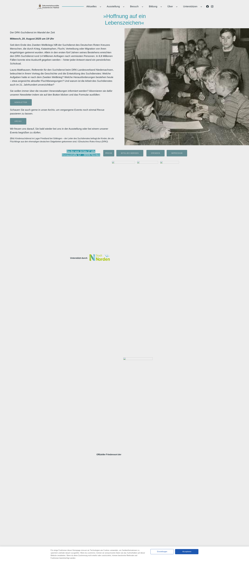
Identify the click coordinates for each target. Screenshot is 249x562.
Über (170, 6)
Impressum (177, 153)
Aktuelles (91, 6)
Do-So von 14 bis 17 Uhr (81, 151)
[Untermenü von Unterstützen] (201, 6)
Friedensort (111, 454)
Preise (108, 153)
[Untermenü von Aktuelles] (100, 6)
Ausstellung (113, 6)
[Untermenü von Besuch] (142, 6)
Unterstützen (190, 6)
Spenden (155, 153)
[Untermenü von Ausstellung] (124, 6)
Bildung (153, 6)
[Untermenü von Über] (177, 6)
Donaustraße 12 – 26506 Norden (81, 155)
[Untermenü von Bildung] (161, 6)
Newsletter (21, 102)
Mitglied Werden (130, 153)
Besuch (134, 6)
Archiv (18, 121)
